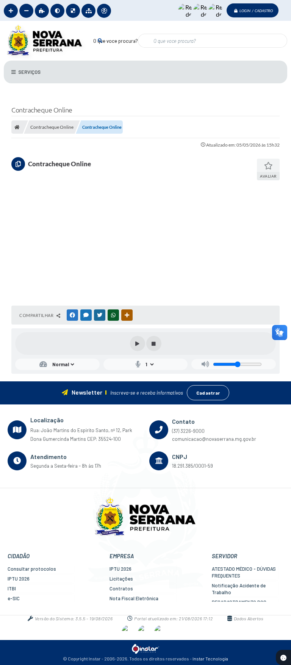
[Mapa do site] (88, 11)
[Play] (137, 343)
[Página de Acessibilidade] (104, 11)
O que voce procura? (115, 41)
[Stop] (153, 343)
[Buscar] (99, 40)
